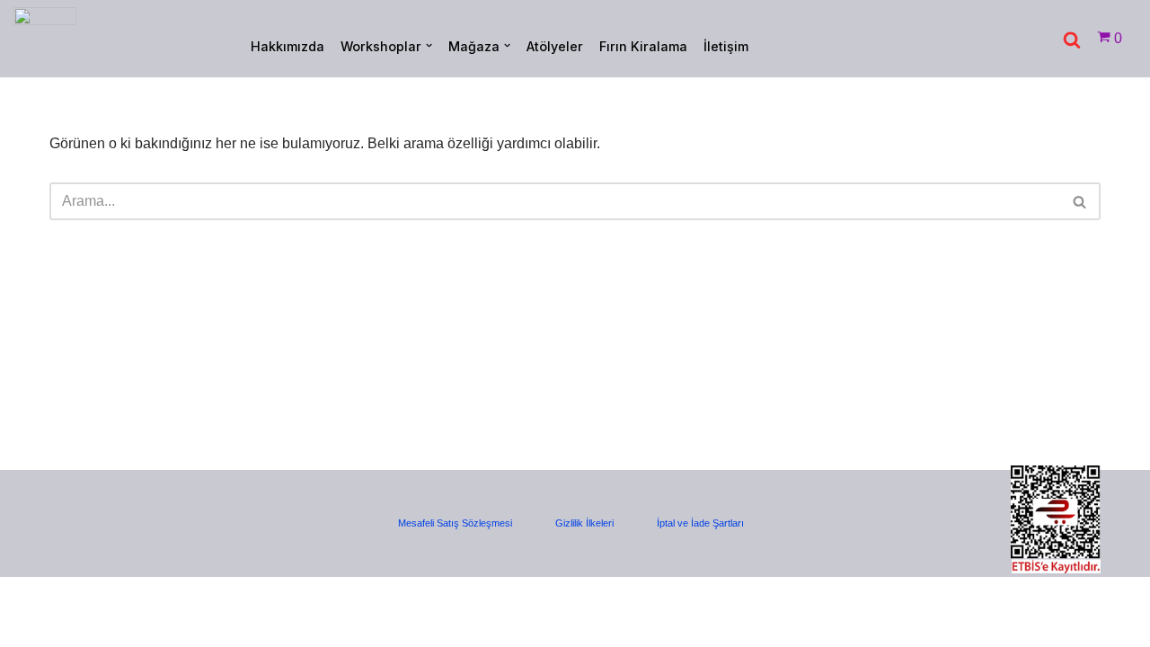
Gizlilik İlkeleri (584, 523)
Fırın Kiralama (643, 46)
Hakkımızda (287, 46)
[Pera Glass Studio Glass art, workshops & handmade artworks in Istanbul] (44, 38)
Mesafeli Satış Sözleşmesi (455, 523)
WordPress (93, 599)
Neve (30, 599)
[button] (429, 45)
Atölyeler (554, 46)
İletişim (725, 46)
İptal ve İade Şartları (700, 523)
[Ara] (1072, 40)
